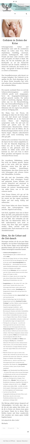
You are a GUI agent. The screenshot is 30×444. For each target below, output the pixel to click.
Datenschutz (24, 441)
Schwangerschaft (11, 428)
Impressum (19, 441)
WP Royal (13, 441)
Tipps (18, 428)
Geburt (4, 428)
